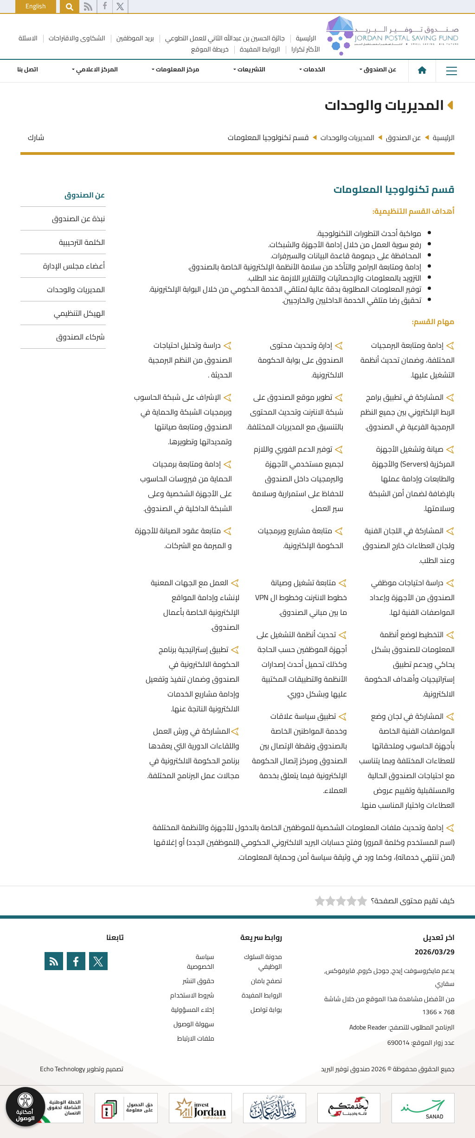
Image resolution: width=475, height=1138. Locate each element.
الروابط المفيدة (259, 49)
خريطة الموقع (210, 49)
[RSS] (87, 7)
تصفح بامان (266, 981)
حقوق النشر (198, 981)
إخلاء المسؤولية (192, 1010)
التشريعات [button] (252, 69)
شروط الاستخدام (192, 995)
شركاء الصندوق (80, 337)
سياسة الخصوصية (200, 962)
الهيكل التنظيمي (79, 313)
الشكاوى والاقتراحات (76, 38)
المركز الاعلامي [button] (97, 69)
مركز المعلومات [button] (177, 69)
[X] (120, 7)
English (36, 6)
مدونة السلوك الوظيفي (263, 962)
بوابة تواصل (266, 1010)
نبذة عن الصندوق (78, 218)
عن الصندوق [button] (380, 69)
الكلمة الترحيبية (82, 242)
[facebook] (104, 7)
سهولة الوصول (193, 1024)
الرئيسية (305, 38)
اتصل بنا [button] (27, 69)
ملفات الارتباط (195, 1038)
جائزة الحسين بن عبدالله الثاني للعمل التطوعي (224, 38)
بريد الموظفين (134, 38)
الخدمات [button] (315, 69)
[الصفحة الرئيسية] (422, 70)
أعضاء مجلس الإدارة (74, 266)
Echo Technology (62, 1069)
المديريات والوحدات (76, 289)
